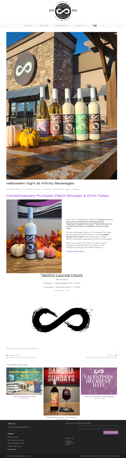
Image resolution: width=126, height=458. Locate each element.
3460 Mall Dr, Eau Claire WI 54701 (18, 427)
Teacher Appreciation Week (24, 396)
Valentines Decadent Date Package (99, 396)
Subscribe (111, 432)
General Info (58, 189)
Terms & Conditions (113, 456)
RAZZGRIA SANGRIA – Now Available (61, 417)
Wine (37, 348)
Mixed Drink (31, 348)
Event (19, 348)
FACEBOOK (84, 456)
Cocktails (13, 348)
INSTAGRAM (92, 456)
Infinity (24, 348)
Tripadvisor (70, 443)
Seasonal (76, 189)
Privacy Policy (102, 456)
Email (66, 427)
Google (68, 441)
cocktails (47, 189)
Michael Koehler (15, 189)
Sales (68, 189)
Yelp (67, 444)
